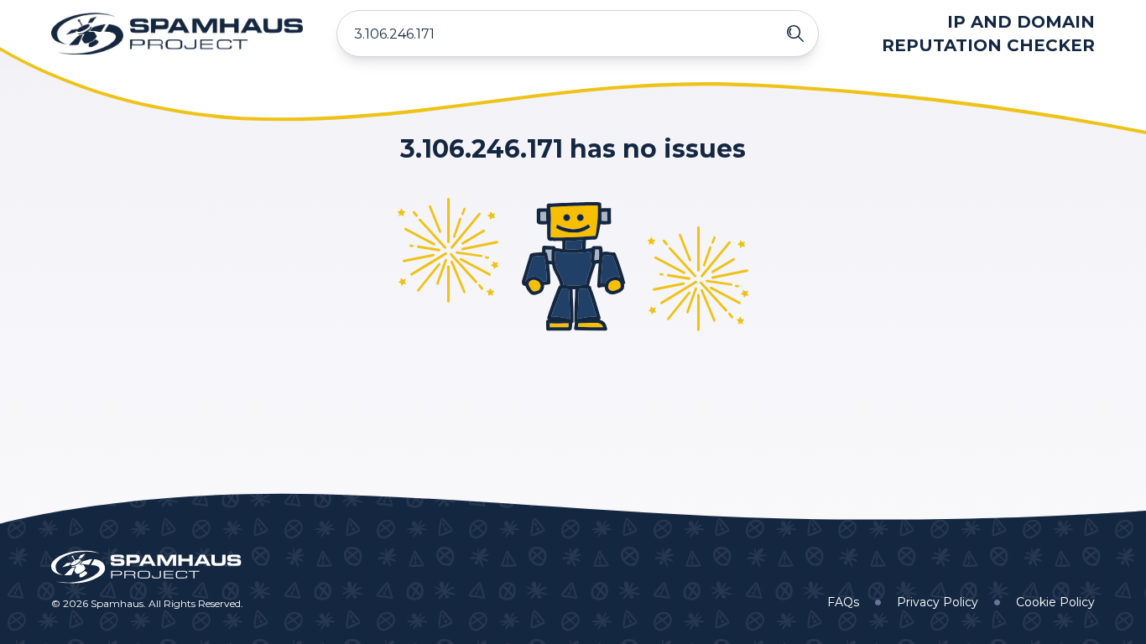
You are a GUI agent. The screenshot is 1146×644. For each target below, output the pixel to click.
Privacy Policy (937, 602)
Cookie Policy (1055, 602)
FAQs (843, 602)
